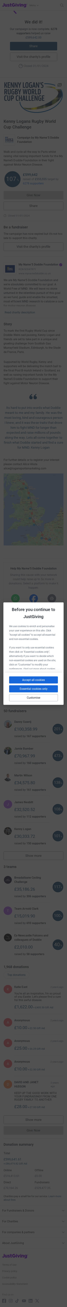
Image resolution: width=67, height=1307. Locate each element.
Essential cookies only (34, 688)
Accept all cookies (33, 679)
